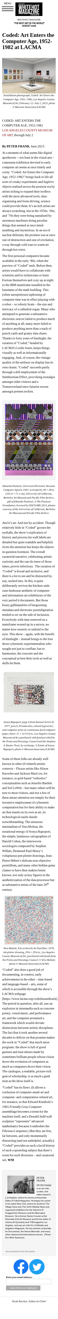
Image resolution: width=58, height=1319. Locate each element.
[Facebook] (21, 1266)
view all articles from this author (20, 1251)
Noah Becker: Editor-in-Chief (29, 1301)
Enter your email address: (19, 1277)
